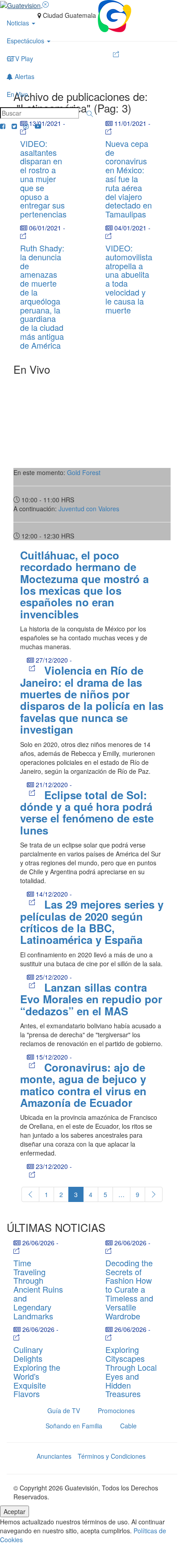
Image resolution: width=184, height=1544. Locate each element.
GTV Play (20, 58)
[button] (90, 113)
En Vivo (17, 94)
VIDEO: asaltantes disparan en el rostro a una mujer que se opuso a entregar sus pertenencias (43, 179)
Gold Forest (83, 472)
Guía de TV (63, 1410)
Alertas (23, 76)
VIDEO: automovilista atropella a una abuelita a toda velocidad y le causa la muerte (128, 279)
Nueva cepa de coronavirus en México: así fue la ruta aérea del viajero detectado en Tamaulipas (128, 179)
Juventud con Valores (89, 508)
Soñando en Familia (74, 1425)
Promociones (116, 1410)
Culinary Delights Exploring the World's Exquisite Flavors (36, 1371)
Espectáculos (26, 40)
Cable (128, 1425)
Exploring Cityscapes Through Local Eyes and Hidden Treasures (131, 1371)
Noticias (19, 22)
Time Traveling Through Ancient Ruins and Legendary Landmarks (38, 1289)
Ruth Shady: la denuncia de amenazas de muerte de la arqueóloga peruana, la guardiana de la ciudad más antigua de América (42, 296)
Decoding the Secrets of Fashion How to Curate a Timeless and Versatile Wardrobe (129, 1289)
